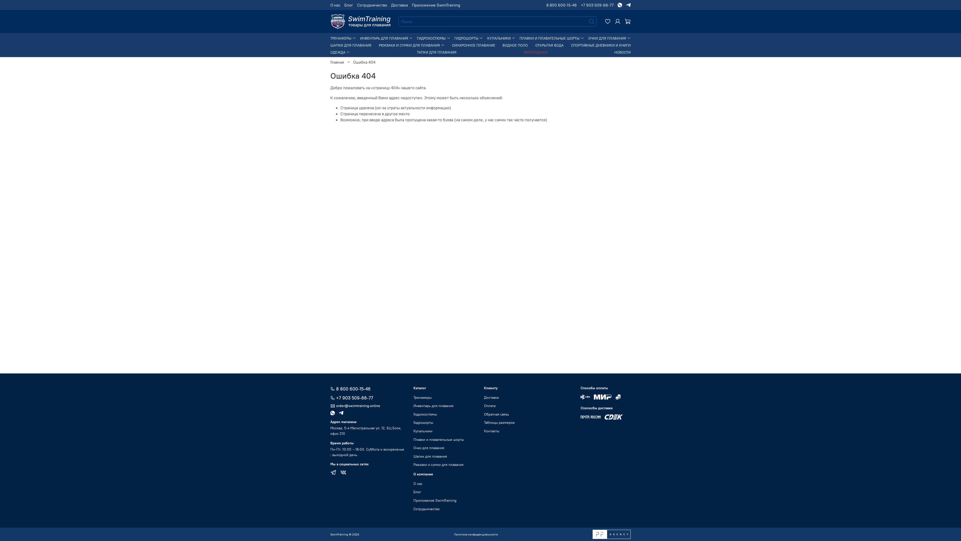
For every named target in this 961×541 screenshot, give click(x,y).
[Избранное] (608, 22)
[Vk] (343, 473)
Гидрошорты (466, 38)
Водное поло (515, 45)
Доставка (399, 5)
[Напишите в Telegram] (343, 413)
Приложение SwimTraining (436, 5)
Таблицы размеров (499, 422)
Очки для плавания (607, 38)
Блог (348, 5)
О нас (335, 5)
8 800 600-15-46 (561, 5)
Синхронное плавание (473, 45)
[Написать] (620, 5)
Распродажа (535, 52)
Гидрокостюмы (432, 38)
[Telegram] (333, 473)
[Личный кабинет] (618, 22)
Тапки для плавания (436, 52)
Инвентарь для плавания (384, 38)
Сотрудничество (372, 5)
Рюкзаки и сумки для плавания (410, 45)
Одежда (338, 52)
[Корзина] (628, 22)
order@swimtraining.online (358, 405)
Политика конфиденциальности (476, 534)
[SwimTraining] (360, 21)
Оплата (490, 405)
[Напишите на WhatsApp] (334, 413)
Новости (622, 52)
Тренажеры (341, 38)
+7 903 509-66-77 (597, 5)
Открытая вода (549, 45)
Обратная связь (496, 414)
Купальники (499, 38)
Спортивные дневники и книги (601, 45)
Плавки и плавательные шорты (550, 38)
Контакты (491, 431)
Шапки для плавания (350, 45)
